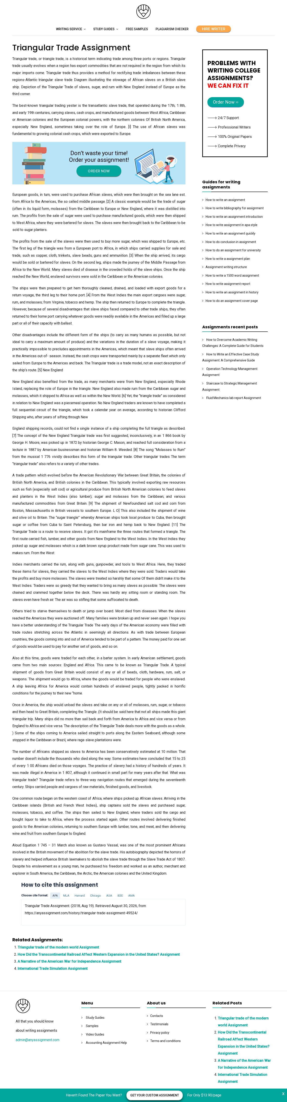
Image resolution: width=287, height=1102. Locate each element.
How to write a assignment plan (228, 259)
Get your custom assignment (154, 1095)
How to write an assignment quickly (230, 233)
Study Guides (104, 29)
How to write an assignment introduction (234, 216)
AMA (131, 895)
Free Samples (137, 29)
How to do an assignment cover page (232, 301)
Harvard (80, 895)
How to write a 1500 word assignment (232, 275)
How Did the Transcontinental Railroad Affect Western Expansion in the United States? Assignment (99, 954)
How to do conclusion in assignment (231, 242)
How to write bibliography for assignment (235, 208)
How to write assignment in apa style (231, 225)
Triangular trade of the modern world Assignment (58, 947)
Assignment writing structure (226, 267)
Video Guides (95, 1034)
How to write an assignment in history (232, 292)
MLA (66, 895)
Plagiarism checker (172, 29)
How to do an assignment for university (233, 250)
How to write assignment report (228, 284)
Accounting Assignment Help (106, 1042)
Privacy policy (159, 1032)
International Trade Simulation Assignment (53, 968)
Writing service (69, 29)
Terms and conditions (165, 1041)
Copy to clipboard (38, 912)
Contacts (156, 1016)
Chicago (95, 895)
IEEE (120, 895)
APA (55, 895)
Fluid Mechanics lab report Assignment (233, 398)
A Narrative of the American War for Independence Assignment (69, 961)
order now (99, 171)
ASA (109, 895)
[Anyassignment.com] (143, 17)
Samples (92, 1026)
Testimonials (159, 1024)
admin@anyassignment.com (37, 1040)
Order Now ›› (225, 102)
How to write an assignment (225, 200)
